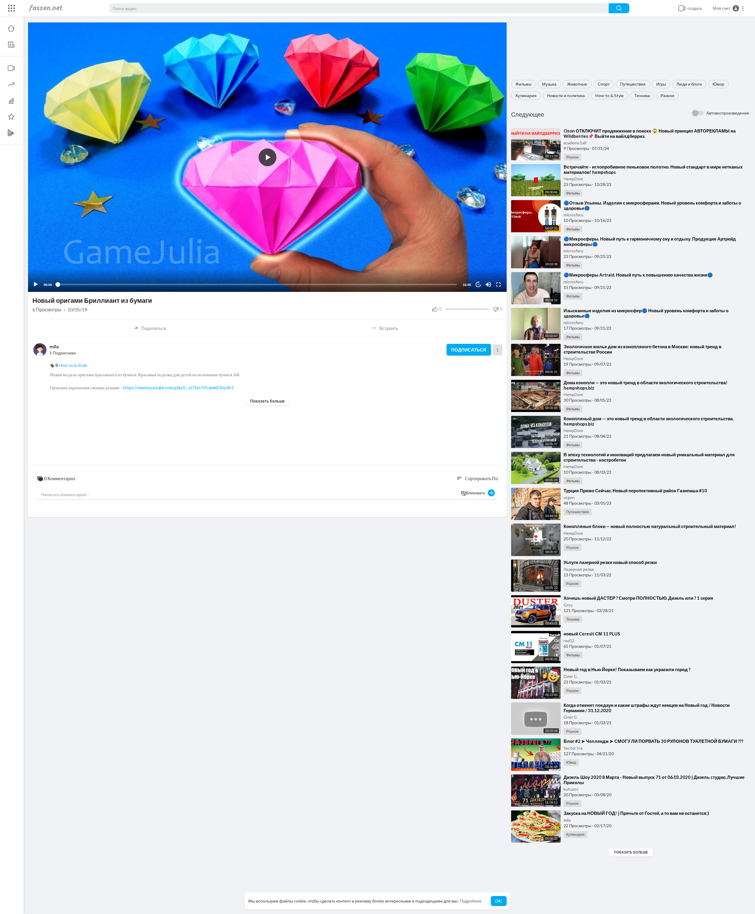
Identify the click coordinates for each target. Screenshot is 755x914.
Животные (577, 83)
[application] (267, 157)
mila (567, 820)
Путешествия (633, 83)
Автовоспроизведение (727, 112)
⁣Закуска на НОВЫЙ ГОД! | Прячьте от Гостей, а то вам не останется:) (636, 813)
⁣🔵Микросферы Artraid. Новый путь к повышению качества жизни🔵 (638, 274)
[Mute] (488, 284)
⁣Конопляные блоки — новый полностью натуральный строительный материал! (650, 526)
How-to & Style (609, 95)
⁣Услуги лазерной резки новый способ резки (610, 562)
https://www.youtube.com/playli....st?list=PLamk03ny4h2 (178, 387)
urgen (569, 497)
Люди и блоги (689, 83)
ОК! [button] (498, 900)
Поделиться (153, 328)
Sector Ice (573, 748)
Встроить (388, 328)
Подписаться (468, 349)
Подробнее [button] (471, 900)
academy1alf (575, 142)
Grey (568, 604)
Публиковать (474, 492)
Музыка (549, 83)
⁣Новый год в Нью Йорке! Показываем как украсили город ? (627, 669)
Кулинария (526, 95)
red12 (569, 640)
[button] (728, 8)
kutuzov (571, 789)
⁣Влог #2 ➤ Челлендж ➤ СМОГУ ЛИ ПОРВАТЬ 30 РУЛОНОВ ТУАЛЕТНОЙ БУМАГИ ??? (653, 741)
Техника (642, 95)
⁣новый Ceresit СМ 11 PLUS (592, 633)
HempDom (573, 178)
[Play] (36, 284)
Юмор (718, 83)
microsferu (573, 214)
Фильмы (523, 83)
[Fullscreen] (498, 284)
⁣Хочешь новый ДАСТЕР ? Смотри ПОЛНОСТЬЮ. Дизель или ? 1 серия (638, 598)
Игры (661, 83)
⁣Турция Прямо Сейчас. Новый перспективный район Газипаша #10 (635, 490)
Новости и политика (566, 95)
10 (478, 284)
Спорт (604, 83)
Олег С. (571, 676)
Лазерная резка (579, 569)
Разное (667, 95)
